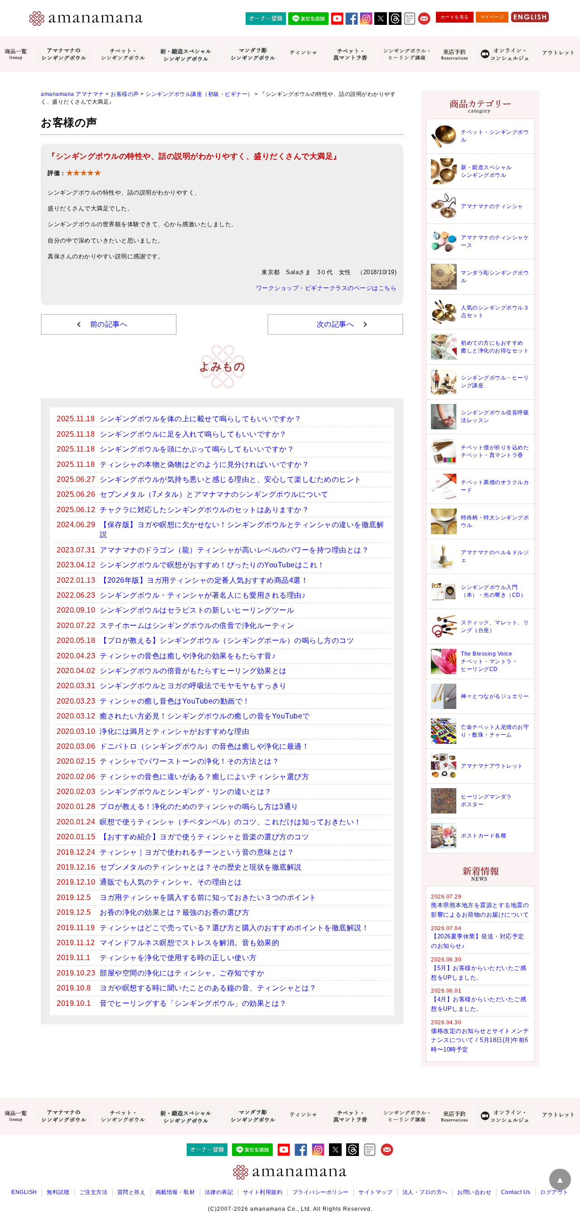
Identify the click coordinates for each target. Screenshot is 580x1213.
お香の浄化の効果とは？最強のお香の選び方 (174, 912)
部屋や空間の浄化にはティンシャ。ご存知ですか (182, 973)
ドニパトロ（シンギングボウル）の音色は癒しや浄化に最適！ (204, 746)
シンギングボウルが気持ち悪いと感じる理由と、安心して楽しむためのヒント (231, 479)
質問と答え (131, 1192)
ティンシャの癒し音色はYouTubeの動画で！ (175, 701)
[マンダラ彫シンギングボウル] (253, 54)
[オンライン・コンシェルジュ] (504, 54)
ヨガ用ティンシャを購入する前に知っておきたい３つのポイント (208, 897)
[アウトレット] (558, 54)
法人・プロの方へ (425, 1192)
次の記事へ (335, 324)
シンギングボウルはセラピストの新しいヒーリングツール (197, 610)
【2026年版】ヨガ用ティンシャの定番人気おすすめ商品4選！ (204, 580)
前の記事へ (109, 324)
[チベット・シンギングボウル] (122, 54)
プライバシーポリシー (320, 1192)
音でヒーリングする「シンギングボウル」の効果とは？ (193, 1003)
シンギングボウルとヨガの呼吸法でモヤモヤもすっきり (193, 686)
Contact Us (516, 1192)
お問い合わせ (474, 1192)
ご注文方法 (93, 1192)
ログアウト (554, 1192)
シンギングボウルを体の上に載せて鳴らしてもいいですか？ (201, 419)
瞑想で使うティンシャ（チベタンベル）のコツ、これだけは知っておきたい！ (231, 822)
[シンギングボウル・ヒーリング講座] (406, 54)
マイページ (492, 16)
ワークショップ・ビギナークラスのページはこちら (326, 288)
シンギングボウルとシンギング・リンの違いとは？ (186, 791)
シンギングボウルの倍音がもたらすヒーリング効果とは (193, 671)
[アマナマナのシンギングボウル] (63, 54)
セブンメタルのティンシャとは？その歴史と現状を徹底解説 (201, 867)
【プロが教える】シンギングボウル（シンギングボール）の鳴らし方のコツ (227, 640)
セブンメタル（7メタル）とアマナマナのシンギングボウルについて (214, 494)
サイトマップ (375, 1192)
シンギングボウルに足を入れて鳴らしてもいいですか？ (193, 434)
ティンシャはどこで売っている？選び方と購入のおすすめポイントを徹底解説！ (234, 928)
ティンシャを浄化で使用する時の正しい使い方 (178, 957)
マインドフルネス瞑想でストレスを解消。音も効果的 (189, 943)
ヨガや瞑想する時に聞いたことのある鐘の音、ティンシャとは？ (208, 988)
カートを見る (454, 16)
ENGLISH (24, 1192)
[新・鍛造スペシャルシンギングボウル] (185, 54)
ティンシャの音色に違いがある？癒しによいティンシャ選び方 (204, 776)
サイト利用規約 (263, 1192)
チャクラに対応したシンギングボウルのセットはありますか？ (204, 510)
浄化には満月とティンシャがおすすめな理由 (174, 731)
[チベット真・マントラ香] (349, 54)
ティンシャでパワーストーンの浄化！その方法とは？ (189, 761)
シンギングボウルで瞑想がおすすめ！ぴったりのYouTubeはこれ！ (212, 565)
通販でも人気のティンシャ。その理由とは (171, 882)
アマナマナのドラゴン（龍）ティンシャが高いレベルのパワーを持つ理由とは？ (234, 550)
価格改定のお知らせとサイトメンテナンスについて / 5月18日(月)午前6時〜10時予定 (480, 1040)
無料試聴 (58, 1192)
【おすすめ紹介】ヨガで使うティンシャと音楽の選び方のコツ (204, 837)
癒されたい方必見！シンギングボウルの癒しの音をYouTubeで (205, 716)
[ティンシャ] (303, 54)
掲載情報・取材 (175, 1192)
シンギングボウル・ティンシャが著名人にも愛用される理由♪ (202, 595)
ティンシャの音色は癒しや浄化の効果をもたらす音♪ (188, 656)
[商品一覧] (16, 54)
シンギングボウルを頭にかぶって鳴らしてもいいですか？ (197, 449)
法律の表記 (219, 1192)
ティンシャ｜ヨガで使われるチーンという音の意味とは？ (197, 852)
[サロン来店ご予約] (454, 54)
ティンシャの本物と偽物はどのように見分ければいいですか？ (204, 464)
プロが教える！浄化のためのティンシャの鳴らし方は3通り (199, 806)
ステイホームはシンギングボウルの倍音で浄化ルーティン (197, 625)
